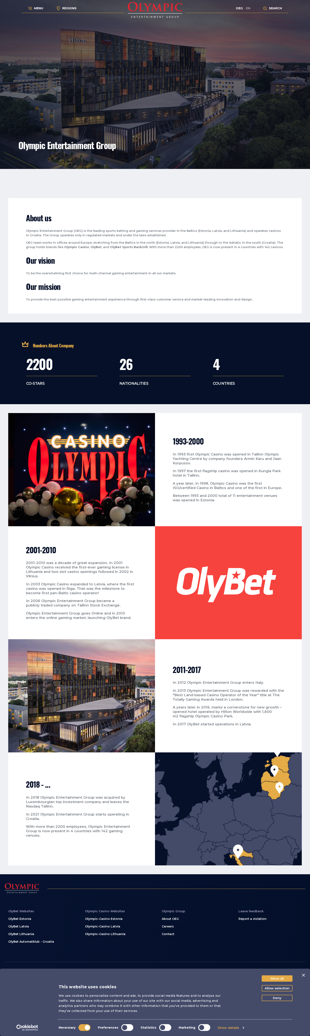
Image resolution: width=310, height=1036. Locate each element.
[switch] (127, 1027)
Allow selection (277, 988)
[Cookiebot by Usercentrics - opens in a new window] (27, 1028)
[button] (193, 934)
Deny (277, 998)
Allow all (277, 978)
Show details (228, 1028)
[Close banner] (303, 975)
